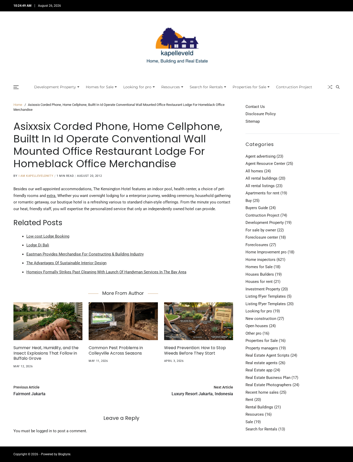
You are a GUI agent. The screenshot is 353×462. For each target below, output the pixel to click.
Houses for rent (259, 281)
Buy (248, 200)
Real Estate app (258, 370)
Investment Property (262, 289)
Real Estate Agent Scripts (267, 355)
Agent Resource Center (265, 163)
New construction (260, 318)
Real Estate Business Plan (267, 377)
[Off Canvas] (16, 87)
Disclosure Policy (260, 114)
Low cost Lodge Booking (47, 236)
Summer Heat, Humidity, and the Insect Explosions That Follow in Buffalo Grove (46, 353)
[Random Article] (330, 87)
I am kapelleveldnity (36, 176)
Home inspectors (260, 259)
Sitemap (252, 121)
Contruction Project (294, 87)
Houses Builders (259, 274)
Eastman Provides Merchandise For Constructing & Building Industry (85, 254)
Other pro (253, 333)
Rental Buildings (259, 407)
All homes (254, 171)
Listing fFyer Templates (265, 296)
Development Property (55, 87)
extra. (51, 195)
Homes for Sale (99, 87)
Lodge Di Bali (37, 245)
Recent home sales (262, 392)
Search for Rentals (206, 87)
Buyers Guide (256, 208)
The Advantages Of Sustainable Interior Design (66, 263)
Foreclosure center (261, 237)
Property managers (261, 348)
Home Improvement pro (266, 252)
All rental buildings (261, 178)
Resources (170, 87)
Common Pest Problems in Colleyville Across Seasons (116, 350)
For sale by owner (260, 230)
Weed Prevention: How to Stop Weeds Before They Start (195, 350)
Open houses (256, 326)
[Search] (338, 87)
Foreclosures (256, 245)
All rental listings (260, 186)
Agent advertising (260, 156)
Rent (249, 399)
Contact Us (255, 106)
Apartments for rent (262, 193)
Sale (249, 422)
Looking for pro (137, 87)
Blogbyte (64, 454)
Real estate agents (261, 363)
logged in (44, 431)
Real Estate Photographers (268, 385)
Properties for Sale (249, 87)
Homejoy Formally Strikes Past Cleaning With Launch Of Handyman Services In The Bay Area (106, 272)
